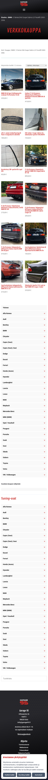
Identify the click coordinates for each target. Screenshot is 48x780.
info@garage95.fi (23, 722)
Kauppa (7, 50)
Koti (2, 50)
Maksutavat (24, 747)
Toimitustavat (24, 745)
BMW (10, 17)
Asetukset (38, 775)
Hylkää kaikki (9, 775)
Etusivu (4, 17)
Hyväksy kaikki (24, 775)
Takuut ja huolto (24, 753)
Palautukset (23, 750)
